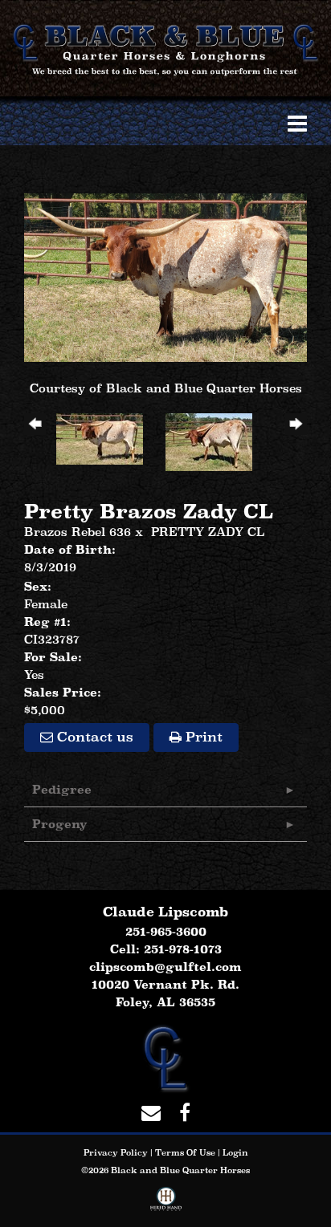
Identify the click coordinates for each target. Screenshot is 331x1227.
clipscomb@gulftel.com (165, 966)
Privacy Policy (116, 1152)
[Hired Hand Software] (166, 1202)
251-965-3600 (165, 931)
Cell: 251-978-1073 (166, 949)
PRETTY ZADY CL (207, 531)
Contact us (93, 737)
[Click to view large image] (165, 276)
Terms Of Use (185, 1152)
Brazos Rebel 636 (77, 531)
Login (235, 1152)
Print (202, 737)
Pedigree (62, 789)
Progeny (60, 824)
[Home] (165, 1057)
